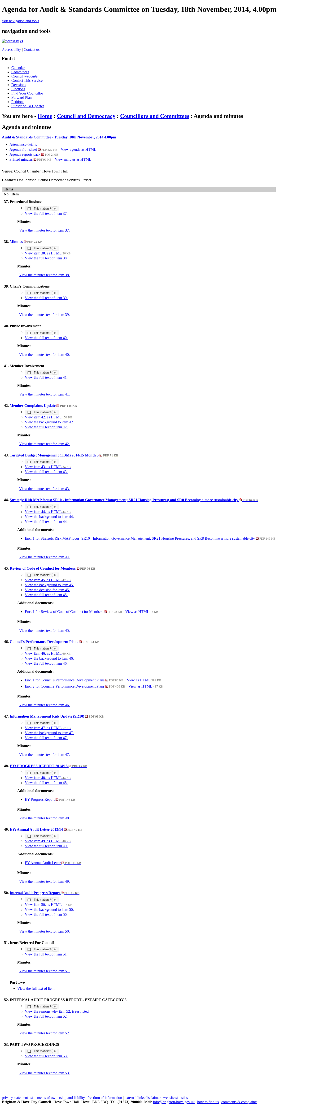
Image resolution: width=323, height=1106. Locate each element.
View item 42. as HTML (48, 417)
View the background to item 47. (49, 733)
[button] (42, 208)
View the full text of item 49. (46, 846)
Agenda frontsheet (33, 149)
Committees (20, 72)
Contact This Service (27, 80)
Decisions (18, 85)
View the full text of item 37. (46, 213)
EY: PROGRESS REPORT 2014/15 (48, 766)
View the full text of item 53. (46, 1056)
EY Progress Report (50, 799)
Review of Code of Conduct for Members (52, 568)
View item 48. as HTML (48, 778)
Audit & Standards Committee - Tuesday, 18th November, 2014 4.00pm (59, 137)
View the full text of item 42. (46, 427)
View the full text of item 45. (46, 595)
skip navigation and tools (20, 21)
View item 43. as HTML (48, 467)
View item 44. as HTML (48, 512)
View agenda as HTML (78, 149)
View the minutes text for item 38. (44, 275)
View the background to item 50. (49, 910)
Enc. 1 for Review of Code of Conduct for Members (73, 612)
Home (45, 116)
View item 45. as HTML (48, 580)
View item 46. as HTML (48, 653)
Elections (18, 89)
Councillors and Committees (154, 116)
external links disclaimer (143, 1098)
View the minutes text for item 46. (44, 705)
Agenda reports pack (33, 154)
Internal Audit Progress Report (44, 893)
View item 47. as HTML (48, 728)
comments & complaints (239, 1102)
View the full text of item (35, 988)
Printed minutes (30, 159)
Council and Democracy (86, 116)
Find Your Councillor (27, 93)
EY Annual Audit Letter (53, 863)
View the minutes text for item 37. (44, 230)
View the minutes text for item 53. (44, 1073)
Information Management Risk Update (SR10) (57, 716)
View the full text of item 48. (46, 783)
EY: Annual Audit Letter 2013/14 (46, 829)
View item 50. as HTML (48, 905)
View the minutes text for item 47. (44, 755)
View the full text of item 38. (46, 258)
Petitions (17, 102)
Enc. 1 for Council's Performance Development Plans (74, 680)
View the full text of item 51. (46, 954)
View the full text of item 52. (46, 1016)
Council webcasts (24, 76)
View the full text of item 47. (46, 738)
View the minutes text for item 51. (44, 971)
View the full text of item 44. (46, 522)
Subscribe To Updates (27, 106)
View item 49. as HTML (48, 841)
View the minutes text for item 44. (44, 557)
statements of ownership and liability (58, 1098)
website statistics (175, 1098)
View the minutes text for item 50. (44, 931)
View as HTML (141, 612)
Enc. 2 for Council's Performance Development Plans (75, 686)
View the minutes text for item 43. (44, 489)
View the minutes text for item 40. (44, 355)
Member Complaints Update (43, 406)
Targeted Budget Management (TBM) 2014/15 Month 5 (64, 455)
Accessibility (11, 49)
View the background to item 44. (49, 517)
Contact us (31, 49)
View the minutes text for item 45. (44, 630)
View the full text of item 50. (46, 914)
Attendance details (23, 144)
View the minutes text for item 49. (44, 881)
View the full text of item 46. (46, 663)
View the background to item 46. (49, 658)
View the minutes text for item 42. (44, 444)
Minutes (26, 242)
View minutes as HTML (73, 159)
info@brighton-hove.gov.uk (174, 1102)
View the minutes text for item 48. (44, 818)
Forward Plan (21, 97)
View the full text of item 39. (46, 298)
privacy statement (15, 1098)
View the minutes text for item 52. (44, 1033)
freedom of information (104, 1098)
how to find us (208, 1102)
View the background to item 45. (49, 585)
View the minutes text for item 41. (44, 394)
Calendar (18, 68)
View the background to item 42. (49, 422)
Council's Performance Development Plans (54, 642)
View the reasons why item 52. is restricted (57, 1011)
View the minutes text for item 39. (44, 315)
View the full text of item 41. (46, 377)
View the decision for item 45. (47, 590)
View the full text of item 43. (46, 472)
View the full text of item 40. (46, 338)
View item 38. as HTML (48, 253)
